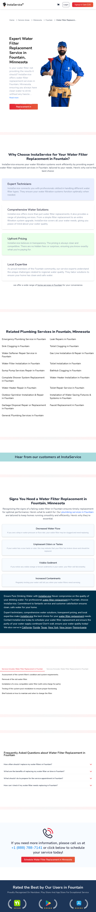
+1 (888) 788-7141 (26, 847)
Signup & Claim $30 (83, 4)
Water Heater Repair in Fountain (19, 387)
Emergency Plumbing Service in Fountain (24, 339)
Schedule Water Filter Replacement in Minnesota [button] (48, 859)
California (27, 627)
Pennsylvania (79, 627)
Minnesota (37, 20)
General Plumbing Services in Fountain (23, 415)
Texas (44, 627)
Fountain (49, 20)
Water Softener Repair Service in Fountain (19, 355)
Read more (13, 97)
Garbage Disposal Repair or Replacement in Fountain (24, 407)
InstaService (44, 596)
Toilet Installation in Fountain (65, 363)
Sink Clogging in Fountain (15, 346)
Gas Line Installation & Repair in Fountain (72, 353)
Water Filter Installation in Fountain (21, 363)
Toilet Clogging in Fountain (64, 346)
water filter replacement (55, 599)
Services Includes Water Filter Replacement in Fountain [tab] (22, 669)
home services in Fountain (49, 285)
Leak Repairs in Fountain (63, 339)
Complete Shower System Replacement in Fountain (23, 379)
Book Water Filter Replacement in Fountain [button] (23, 107)
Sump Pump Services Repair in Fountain (23, 370)
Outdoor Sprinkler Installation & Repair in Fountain (23, 396)
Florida (36, 627)
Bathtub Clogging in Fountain (65, 370)
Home (11, 20)
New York (53, 627)
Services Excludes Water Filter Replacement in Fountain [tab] (67, 669)
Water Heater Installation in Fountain (69, 377)
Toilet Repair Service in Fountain (67, 387)
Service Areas (24, 20)
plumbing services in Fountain (77, 512)
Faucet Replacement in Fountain (67, 405)
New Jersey (65, 627)
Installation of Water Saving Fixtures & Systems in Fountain (70, 396)
